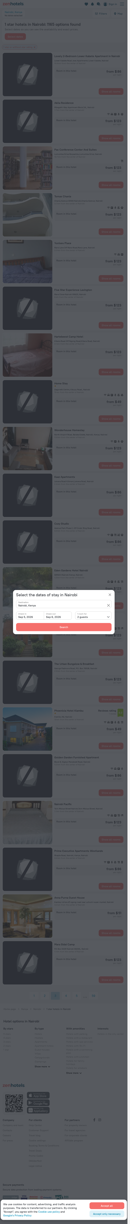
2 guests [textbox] (82, 617)
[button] (108, 605)
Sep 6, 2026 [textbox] (53, 617)
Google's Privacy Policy (17, 1215)
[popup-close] (110, 594)
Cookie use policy (49, 1211)
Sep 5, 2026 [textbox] (25, 617)
